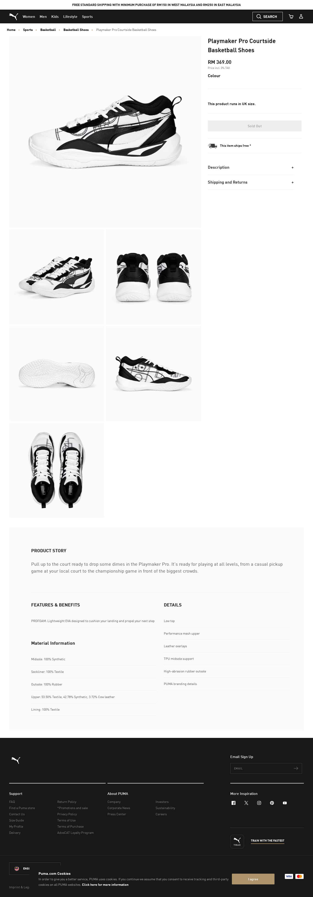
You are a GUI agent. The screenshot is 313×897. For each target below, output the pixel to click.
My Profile (16, 826)
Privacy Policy (67, 814)
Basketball (48, 30)
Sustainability (165, 808)
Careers (161, 814)
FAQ (12, 802)
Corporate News (118, 808)
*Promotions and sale (72, 808)
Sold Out (255, 126)
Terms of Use (66, 820)
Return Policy (66, 802)
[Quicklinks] (301, 16)
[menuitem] (28, 16)
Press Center (116, 814)
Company (114, 802)
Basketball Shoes (76, 30)
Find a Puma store (22, 808)
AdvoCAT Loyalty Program (75, 832)
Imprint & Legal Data (23, 887)
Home (11, 30)
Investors (162, 802)
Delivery (14, 832)
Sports (28, 30)
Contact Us (17, 814)
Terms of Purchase (70, 826)
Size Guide (16, 820)
